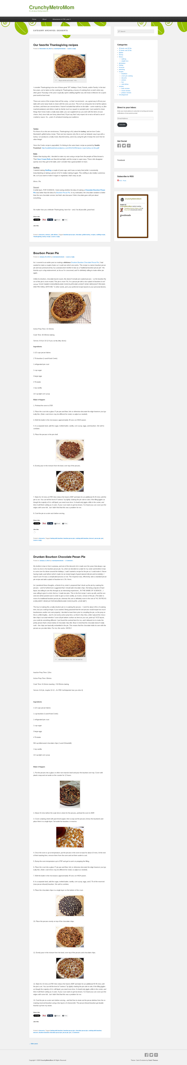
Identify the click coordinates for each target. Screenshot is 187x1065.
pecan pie (98, 538)
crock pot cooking (127, 76)
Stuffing (48, 170)
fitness (121, 57)
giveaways (122, 63)
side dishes (54, 234)
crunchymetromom (60, 48)
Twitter (124, 145)
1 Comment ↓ (69, 560)
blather (121, 52)
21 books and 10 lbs (125, 50)
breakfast (124, 73)
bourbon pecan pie (69, 234)
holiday (121, 65)
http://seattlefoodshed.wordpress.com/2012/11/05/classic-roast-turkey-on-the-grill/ (70, 148)
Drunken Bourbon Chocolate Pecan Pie (85, 262)
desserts (42, 234)
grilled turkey (86, 234)
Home (34, 19)
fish (122, 82)
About (44, 19)
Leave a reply (72, 48)
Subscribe (122, 124)
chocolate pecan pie (81, 1030)
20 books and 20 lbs (125, 48)
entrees (47, 234)
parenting (122, 69)
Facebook (119, 145)
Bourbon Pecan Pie (46, 253)
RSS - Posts (122, 180)
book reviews (125, 88)
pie (102, 538)
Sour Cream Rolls (44, 159)
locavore (121, 67)
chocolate (79, 234)
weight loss (124, 61)
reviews (121, 86)
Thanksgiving (37, 236)
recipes (93, 234)
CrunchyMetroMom (51, 7)
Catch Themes (153, 1060)
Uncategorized (123, 95)
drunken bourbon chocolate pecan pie (50, 1032)
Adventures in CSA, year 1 (62, 19)
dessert (91, 538)
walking (123, 59)
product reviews (126, 92)
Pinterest (129, 145)
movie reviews (125, 90)
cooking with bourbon (82, 538)
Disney (121, 54)
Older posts (33, 1043)
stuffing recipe (100, 234)
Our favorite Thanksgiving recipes (55, 45)
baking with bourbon (56, 538)
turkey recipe (46, 236)
